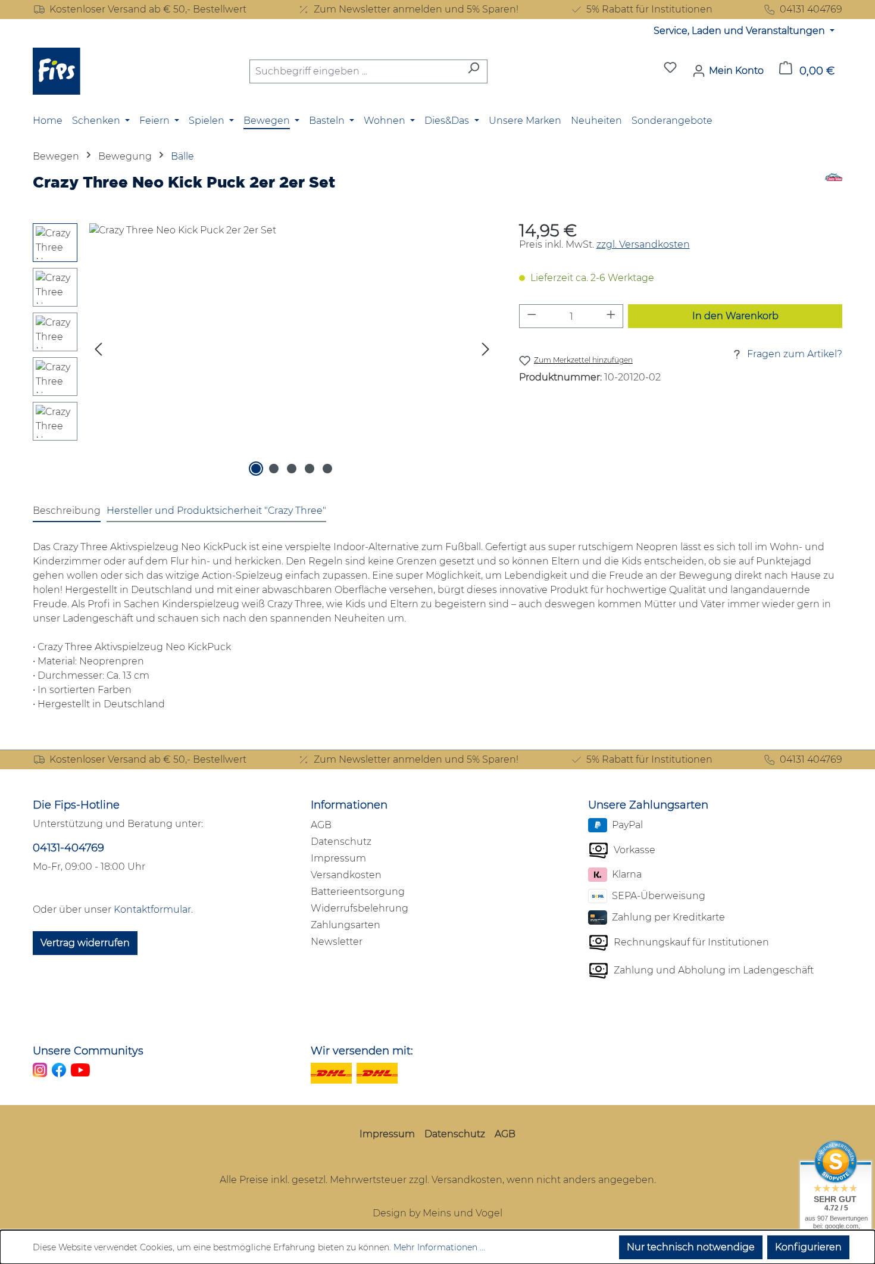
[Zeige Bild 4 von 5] (309, 468)
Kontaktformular (152, 909)
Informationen (349, 805)
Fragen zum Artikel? (794, 354)
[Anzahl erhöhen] (611, 316)
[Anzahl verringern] (531, 316)
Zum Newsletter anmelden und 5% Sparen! (416, 9)
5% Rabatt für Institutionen (649, 9)
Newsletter (336, 941)
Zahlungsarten (345, 925)
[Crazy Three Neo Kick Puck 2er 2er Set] (292, 351)
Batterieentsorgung (358, 891)
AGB (321, 825)
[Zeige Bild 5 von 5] (327, 468)
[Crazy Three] (833, 186)
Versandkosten (346, 875)
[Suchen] (474, 71)
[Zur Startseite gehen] (56, 71)
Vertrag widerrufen (85, 942)
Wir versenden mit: (362, 1050)
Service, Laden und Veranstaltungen (740, 30)
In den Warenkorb (735, 316)
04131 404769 (811, 9)
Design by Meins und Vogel (437, 1213)
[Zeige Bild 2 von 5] (274, 468)
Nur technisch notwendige (691, 1247)
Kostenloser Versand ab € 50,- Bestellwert (147, 9)
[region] (264, 351)
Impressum (338, 858)
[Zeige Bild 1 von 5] (256, 468)
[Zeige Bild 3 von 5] (291, 468)
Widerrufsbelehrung (359, 908)
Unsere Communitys (88, 1050)
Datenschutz (341, 841)
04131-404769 (68, 847)
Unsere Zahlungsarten (648, 805)
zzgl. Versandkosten (643, 244)
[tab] (67, 511)
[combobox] (354, 71)
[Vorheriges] (98, 351)
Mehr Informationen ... (439, 1247)
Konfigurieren (808, 1247)
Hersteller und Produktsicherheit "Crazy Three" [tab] (216, 510)
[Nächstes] (486, 351)
